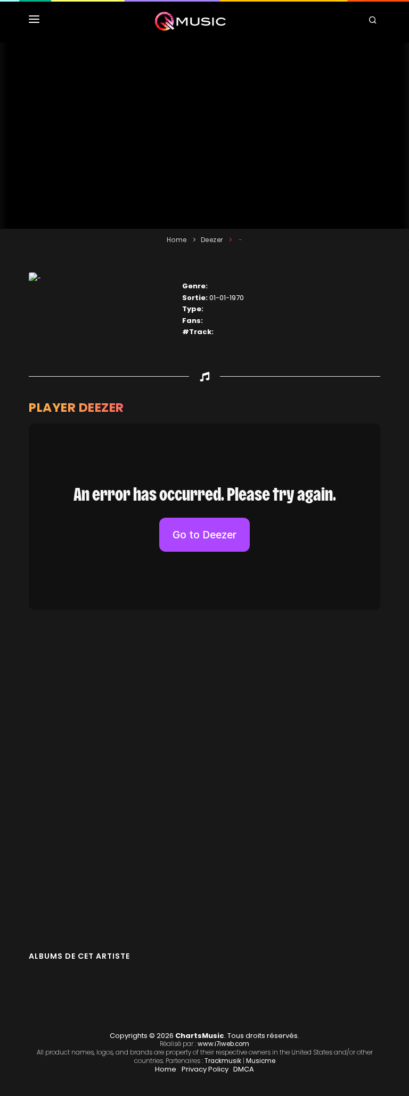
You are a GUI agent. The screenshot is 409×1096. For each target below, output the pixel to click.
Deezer (212, 239)
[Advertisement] (204, 135)
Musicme (260, 1061)
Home (177, 239)
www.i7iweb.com (223, 1044)
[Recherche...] (374, 21)
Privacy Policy (205, 1069)
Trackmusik (222, 1061)
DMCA (243, 1069)
